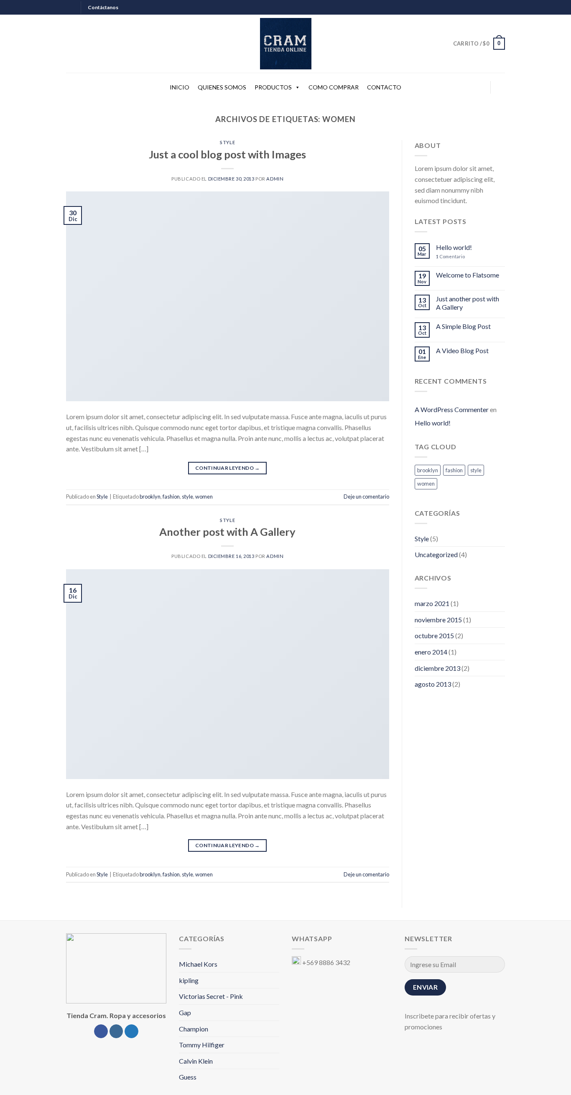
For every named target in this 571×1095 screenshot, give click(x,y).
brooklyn (150, 496)
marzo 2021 (432, 603)
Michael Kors (198, 964)
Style (227, 142)
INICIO (179, 87)
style (187, 496)
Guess (187, 1077)
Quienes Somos (222, 87)
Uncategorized (436, 554)
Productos (273, 87)
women (204, 496)
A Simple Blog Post (463, 326)
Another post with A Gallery (227, 531)
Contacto (384, 87)
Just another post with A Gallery (467, 303)
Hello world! (454, 247)
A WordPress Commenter (452, 409)
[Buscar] (501, 87)
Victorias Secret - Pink (211, 996)
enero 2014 (431, 652)
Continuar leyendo (227, 468)
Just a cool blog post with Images (227, 154)
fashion (171, 496)
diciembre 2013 (437, 668)
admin (274, 178)
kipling (189, 980)
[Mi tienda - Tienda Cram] (285, 44)
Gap (185, 1012)
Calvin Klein (196, 1061)
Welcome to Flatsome (467, 275)
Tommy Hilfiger (201, 1045)
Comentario (450, 256)
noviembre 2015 (438, 620)
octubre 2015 (434, 635)
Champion (193, 1029)
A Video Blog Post (462, 350)
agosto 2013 (433, 684)
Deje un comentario (366, 496)
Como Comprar (333, 87)
